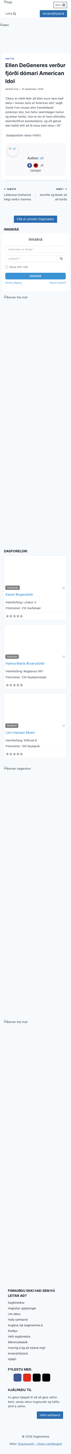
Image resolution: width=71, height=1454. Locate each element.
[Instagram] (46, 1378)
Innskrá (35, 276)
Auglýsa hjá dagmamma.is (25, 1325)
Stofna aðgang (13, 282)
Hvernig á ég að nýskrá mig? (27, 1348)
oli (17, 89)
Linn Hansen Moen (20, 733)
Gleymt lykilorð (57, 282)
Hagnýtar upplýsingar (22, 1308)
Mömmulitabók (18, 1342)
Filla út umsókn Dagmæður (35, 219)
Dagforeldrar (16, 1302)
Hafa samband (18, 1319)
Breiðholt (12, 725)
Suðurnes (12, 656)
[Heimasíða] (42, 165)
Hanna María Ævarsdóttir (25, 663)
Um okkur (14, 1314)
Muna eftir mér (19, 267)
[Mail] (37, 1378)
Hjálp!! (12, 1359)
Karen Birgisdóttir (19, 595)
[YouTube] (36, 165)
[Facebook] (29, 165)
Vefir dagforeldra (19, 1336)
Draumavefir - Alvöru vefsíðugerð (40, 1444)
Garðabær (12, 587)
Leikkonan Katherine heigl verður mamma (17, 194)
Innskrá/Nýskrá (53, 13)
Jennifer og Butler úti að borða (53, 194)
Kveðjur (13, 1331)
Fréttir (9, 58)
